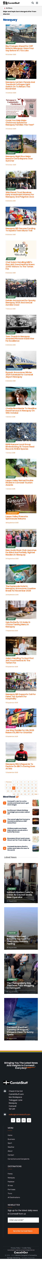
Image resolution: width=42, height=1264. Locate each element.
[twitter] (18, 1120)
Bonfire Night (13, 513)
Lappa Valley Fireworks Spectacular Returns (17, 517)
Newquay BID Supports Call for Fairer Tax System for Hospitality (21, 696)
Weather (12, 1024)
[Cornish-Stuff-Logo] (11, 2)
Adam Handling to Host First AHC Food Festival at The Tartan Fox (20, 660)
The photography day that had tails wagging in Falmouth (20, 985)
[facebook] (13, 1120)
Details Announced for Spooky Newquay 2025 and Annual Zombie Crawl (21, 302)
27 (11, 791)
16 (35, 785)
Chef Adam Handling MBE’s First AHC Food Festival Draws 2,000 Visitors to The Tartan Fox (20, 265)
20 (17, 788)
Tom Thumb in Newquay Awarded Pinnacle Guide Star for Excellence (20, 338)
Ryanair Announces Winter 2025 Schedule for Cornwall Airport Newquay (19, 374)
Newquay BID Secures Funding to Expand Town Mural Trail (20, 229)
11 (17, 785)
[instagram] (24, 1120)
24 (32, 788)
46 (25, 794)
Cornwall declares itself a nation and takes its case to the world (18, 848)
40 (28, 791)
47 (29, 794)
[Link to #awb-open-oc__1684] (37, 3)
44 (18, 794)
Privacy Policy (15, 1248)
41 (32, 791)
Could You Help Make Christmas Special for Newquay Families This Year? (20, 122)
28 (15, 791)
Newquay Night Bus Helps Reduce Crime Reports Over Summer (19, 158)
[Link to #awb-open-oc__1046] (33, 3)
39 (25, 791)
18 (10, 788)
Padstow (12, 933)
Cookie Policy (26, 1248)
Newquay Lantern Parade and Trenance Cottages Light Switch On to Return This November (20, 85)
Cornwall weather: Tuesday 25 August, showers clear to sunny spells (20, 1031)
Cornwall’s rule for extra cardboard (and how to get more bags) (18, 803)
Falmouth (12, 979)
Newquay (11, 43)
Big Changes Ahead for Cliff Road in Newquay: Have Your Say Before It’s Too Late (20, 48)
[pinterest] (29, 1120)
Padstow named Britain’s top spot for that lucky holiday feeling (18, 940)
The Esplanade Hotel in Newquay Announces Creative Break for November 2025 (21, 588)
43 (14, 794)
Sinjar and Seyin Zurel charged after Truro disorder (19, 12)
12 (21, 785)
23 (28, 788)
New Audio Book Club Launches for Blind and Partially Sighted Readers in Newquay (21, 552)
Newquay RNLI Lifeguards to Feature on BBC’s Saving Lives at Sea (20, 766)
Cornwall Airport (14, 369)
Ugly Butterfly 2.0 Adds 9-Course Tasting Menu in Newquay (18, 624)
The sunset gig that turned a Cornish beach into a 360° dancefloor (18, 821)
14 (28, 785)
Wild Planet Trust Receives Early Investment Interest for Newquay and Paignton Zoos (20, 194)
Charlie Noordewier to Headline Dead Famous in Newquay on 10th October (21, 410)
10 (13, 785)
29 (19, 791)
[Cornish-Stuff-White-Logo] (16, 1081)
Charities (11, 727)
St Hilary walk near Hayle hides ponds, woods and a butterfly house (17, 830)
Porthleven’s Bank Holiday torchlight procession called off (18, 812)
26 (8, 791)
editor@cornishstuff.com (19, 1114)
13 (24, 785)
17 (6, 788)
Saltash (12, 889)
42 (36, 791)
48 (32, 794)
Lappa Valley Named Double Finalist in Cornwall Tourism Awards (19, 482)
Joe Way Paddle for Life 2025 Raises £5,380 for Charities (20, 731)
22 (25, 788)
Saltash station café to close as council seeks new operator (20, 895)
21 (21, 788)
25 (36, 788)
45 (21, 794)
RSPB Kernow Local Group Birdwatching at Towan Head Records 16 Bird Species (20, 446)
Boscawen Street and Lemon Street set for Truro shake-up (18, 839)
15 (32, 785)
